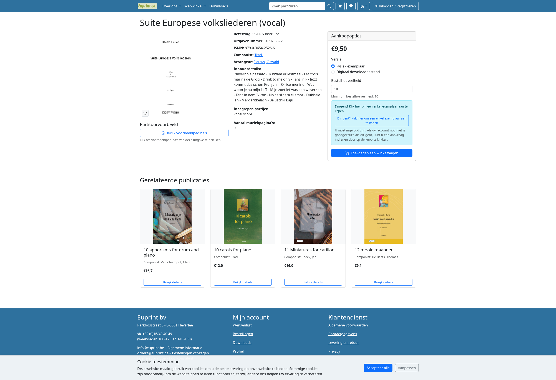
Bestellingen (243, 333)
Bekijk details (172, 282)
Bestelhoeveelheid (346, 80)
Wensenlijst (242, 325)
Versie (336, 59)
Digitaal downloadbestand (358, 71)
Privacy (334, 351)
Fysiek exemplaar (350, 66)
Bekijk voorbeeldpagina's (186, 133)
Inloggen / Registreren (397, 6)
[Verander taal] (363, 6)
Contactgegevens (342, 333)
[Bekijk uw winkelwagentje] (340, 6)
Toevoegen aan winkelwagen (374, 153)
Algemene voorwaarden (348, 325)
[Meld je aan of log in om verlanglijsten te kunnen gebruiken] (145, 113)
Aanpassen (407, 367)
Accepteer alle (378, 367)
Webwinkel (193, 6)
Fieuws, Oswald (266, 61)
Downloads (218, 6)
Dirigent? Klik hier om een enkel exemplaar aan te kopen (371, 120)
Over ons (170, 6)
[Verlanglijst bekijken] (351, 6)
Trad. (259, 54)
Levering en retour (343, 342)
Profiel (238, 351)
